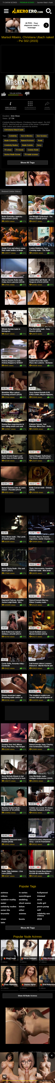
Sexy (39, 145)
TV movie (19, 150)
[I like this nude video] (4, 95)
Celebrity (13, 136)
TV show (7, 150)
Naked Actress (27, 141)
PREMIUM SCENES (27, 2)
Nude (40, 141)
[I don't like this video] (27, 95)
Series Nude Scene (12, 155)
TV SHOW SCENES (10, 2)
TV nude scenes (31, 155)
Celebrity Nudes (11, 145)
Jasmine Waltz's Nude (45, 2)
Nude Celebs (27, 145)
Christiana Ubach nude (13, 130)
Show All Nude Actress (27, 996)
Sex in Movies (27, 136)
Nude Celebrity (10, 141)
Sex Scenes (42, 136)
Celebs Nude (33, 150)
